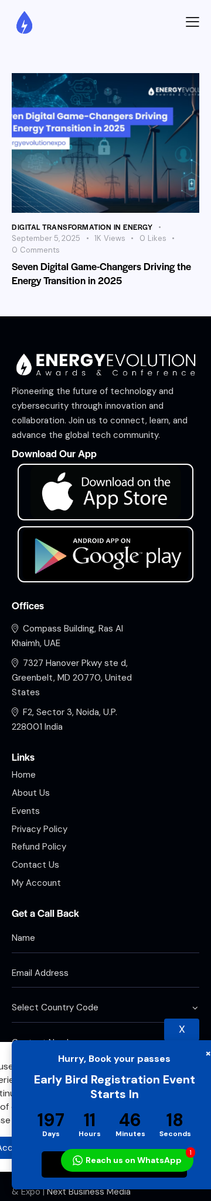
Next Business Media (89, 1191)
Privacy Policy (75, 1120)
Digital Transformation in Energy (82, 227)
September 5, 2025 (46, 238)
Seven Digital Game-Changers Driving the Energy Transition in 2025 (101, 273)
